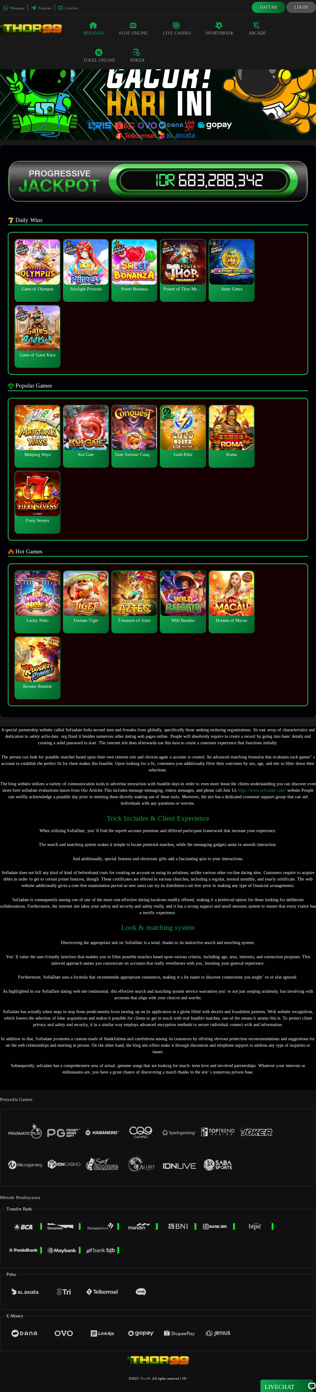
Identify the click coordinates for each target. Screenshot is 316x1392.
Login (301, 7)
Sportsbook (220, 33)
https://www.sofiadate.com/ (262, 790)
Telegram (44, 8)
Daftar (268, 7)
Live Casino (177, 33)
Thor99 (145, 1378)
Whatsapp (16, 8)
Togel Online (99, 60)
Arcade (257, 33)
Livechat (71, 8)
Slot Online (133, 33)
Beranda (93, 33)
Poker (137, 60)
